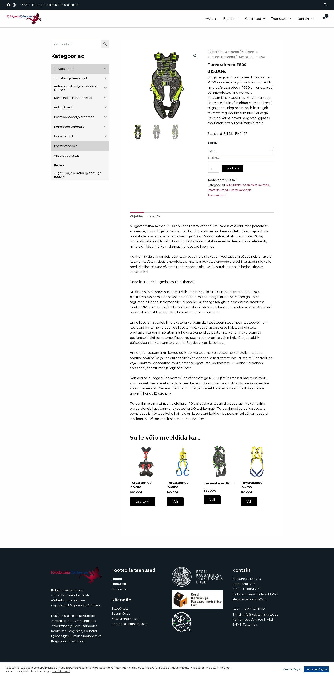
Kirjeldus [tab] (137, 216)
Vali (175, 501)
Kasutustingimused (126, 619)
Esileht (212, 52)
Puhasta (213, 158)
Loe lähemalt (61, 671)
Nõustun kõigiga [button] (316, 669)
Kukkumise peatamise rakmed (247, 185)
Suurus (212, 142)
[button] (325, 4)
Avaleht (211, 18)
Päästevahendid (240, 190)
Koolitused (253, 18)
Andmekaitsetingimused (129, 624)
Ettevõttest (120, 608)
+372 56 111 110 (30, 5)
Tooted (117, 579)
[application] (237, 18)
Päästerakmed (218, 190)
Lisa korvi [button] (142, 501)
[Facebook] (8, 5)
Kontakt (303, 18)
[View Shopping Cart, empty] (323, 18)
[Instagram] (14, 5)
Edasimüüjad (121, 613)
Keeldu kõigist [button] (292, 669)
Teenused (279, 18)
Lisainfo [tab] (153, 216)
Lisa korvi (232, 168)
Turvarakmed (229, 52)
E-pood (229, 18)
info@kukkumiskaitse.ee (60, 5)
